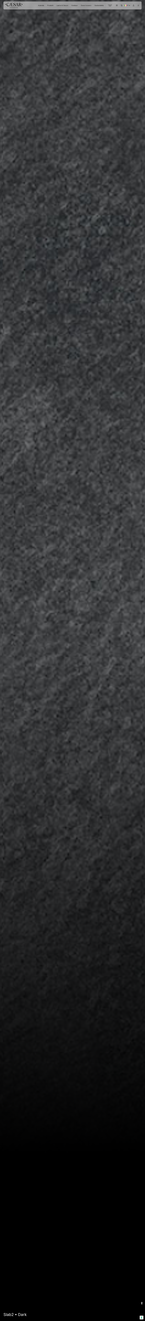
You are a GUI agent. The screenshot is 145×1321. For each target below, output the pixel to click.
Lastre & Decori (62, 5)
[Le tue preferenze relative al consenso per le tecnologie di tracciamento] (141, 1317)
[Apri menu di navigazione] (138, 5)
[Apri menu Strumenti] (117, 5)
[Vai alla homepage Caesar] (13, 5)
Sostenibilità (99, 5)
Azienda (41, 5)
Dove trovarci (86, 5)
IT (128, 6)
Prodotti (50, 5)
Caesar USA (110, 5)
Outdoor (74, 5)
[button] (142, 1303)
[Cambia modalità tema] (121, 5)
